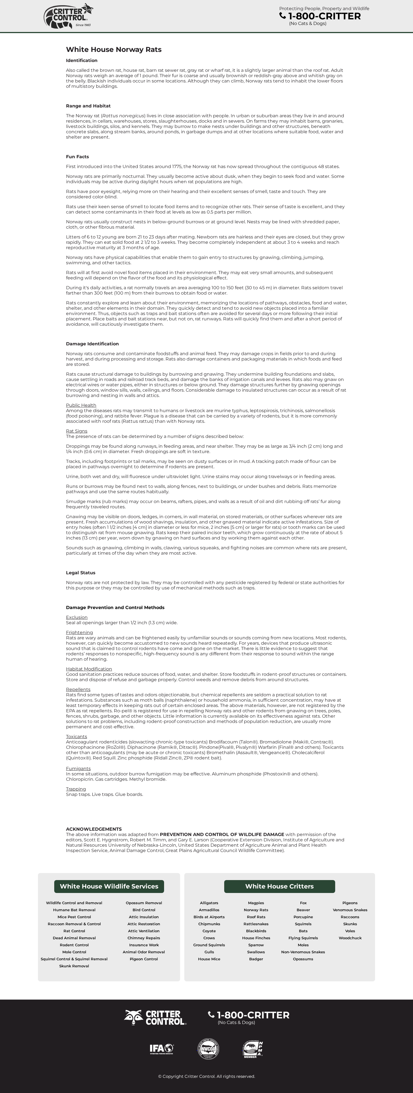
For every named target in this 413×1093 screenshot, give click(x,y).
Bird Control (144, 910)
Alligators (209, 903)
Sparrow (256, 945)
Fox (303, 903)
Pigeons (350, 903)
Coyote (209, 931)
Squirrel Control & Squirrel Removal (74, 959)
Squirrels (303, 924)
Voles (350, 931)
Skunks (350, 924)
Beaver (303, 910)
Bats (303, 931)
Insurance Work (144, 945)
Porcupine (303, 917)
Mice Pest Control (74, 917)
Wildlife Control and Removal (74, 903)
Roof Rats (256, 917)
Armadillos (209, 910)
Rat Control (74, 931)
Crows (209, 938)
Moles (303, 945)
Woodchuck (350, 938)
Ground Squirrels (209, 945)
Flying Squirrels (303, 938)
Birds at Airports (209, 917)
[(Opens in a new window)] (174, 1048)
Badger (256, 959)
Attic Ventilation (144, 931)
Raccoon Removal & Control (74, 924)
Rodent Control (74, 945)
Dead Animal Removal (74, 938)
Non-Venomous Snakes (303, 952)
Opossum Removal (144, 903)
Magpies (256, 903)
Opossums (303, 959)
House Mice (209, 959)
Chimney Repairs (144, 938)
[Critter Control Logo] (69, 16)
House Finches (256, 938)
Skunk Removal (74, 966)
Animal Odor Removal (144, 952)
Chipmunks (209, 924)
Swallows (256, 952)
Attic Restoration (144, 924)
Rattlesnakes (256, 924)
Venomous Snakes (350, 910)
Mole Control (74, 952)
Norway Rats (256, 910)
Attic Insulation (144, 917)
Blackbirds (256, 931)
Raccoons (350, 917)
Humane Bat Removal (74, 910)
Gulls (209, 952)
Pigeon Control (144, 959)
